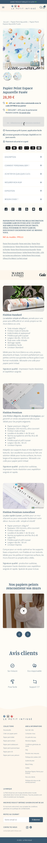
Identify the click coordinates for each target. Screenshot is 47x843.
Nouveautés (7, 730)
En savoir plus (40, 2)
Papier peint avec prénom (11, 755)
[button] (19, 634)
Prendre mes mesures (32, 753)
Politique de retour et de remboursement (32, 781)
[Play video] (23, 610)
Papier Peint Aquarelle (10, 243)
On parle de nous (30, 737)
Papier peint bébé (8, 737)
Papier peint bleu (25, 243)
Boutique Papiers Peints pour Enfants (34, 772)
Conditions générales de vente (33, 745)
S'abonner (36, 819)
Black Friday (29, 764)
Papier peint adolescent (10, 744)
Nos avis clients (30, 777)
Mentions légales (30, 741)
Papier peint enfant (9, 741)
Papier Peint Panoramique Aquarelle (23, 249)
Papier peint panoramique (11, 748)
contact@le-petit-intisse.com (12, 831)
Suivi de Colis (29, 730)
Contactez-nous (30, 734)
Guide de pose (29, 761)
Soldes (27, 768)
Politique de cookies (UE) (33, 757)
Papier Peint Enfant (22, 246)
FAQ (26, 750)
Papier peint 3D (8, 752)
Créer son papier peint (10, 734)
